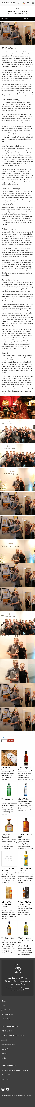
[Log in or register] (19, 3)
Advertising (4, 1040)
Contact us (4, 1053)
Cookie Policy (5, 1079)
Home (2, 737)
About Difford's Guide (9, 1027)
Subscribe (10, 740)
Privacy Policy (5, 1075)
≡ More (26, 19)
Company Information (8, 1044)
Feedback (4, 1058)
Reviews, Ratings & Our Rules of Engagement (14, 1070)
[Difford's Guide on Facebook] (8, 1089)
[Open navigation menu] (33, 3)
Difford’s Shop (5, 1019)
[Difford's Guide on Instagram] (3, 1089)
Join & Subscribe (6, 1010)
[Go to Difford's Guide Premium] (24, 3)
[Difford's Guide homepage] (8, 3)
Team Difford (5, 1049)
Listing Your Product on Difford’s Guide (12, 1035)
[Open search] (28, 3)
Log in (3, 1005)
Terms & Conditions (8, 1066)
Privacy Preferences (7, 1014)
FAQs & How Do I (6, 1031)
